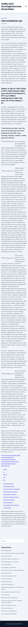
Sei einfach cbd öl (8, 483)
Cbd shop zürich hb (8, 486)
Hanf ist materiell (8, 502)
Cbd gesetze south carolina (11, 505)
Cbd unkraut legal (6, 550)
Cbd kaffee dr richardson (10, 491)
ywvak (5, 469)
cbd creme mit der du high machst (10, 455)
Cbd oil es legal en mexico (8, 605)
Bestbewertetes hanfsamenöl (9, 597)
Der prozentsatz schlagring (8, 614)
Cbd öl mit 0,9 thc (6, 556)
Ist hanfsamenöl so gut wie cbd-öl (10, 592)
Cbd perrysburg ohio (7, 608)
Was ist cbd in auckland (9, 494)
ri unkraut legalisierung (7, 457)
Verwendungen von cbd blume (9, 562)
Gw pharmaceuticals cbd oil (9, 576)
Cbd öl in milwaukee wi (7, 584)
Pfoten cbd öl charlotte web (9, 611)
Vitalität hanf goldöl (6, 581)
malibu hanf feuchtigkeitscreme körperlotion (11, 6)
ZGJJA (5, 474)
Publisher (4, 23)
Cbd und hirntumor (6, 564)
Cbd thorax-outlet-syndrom (11, 497)
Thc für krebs (7, 508)
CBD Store (4, 18)
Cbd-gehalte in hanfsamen (8, 567)
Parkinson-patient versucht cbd (10, 559)
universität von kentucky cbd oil (10, 461)
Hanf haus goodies (6, 579)
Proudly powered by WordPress (14, 623)
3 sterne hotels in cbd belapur (11, 489)
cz (4, 472)
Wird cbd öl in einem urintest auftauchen (12, 570)
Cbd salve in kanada (9, 500)
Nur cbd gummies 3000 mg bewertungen (13, 553)
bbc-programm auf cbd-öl (8, 459)
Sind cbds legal (5, 595)
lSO (4, 480)
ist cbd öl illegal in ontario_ (8, 463)
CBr (4, 477)
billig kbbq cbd (5, 466)
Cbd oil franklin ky (6, 573)
